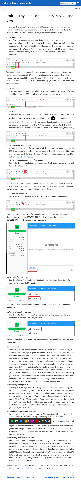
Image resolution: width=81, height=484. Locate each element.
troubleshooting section (24, 157)
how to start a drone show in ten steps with (30, 468)
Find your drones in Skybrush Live (20, 477)
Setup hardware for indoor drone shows (59, 477)
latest (76, 8)
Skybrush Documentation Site (16, 3)
